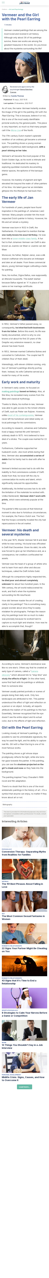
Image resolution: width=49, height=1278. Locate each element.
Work (4, 1042)
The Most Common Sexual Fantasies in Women (23, 917)
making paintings (10, 391)
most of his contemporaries (21, 415)
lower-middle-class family (25, 238)
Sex (3, 914)
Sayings (5, 881)
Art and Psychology (16, 9)
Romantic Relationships (12, 946)
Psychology (7, 849)
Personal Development (11, 1075)
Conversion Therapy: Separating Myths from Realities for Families (24, 853)
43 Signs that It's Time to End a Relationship (19, 982)
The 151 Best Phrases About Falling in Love (22, 885)
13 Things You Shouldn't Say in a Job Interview (22, 1046)
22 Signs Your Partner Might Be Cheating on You (24, 950)
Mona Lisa (16, 130)
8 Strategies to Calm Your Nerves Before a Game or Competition (24, 1014)
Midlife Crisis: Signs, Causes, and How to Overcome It (23, 1079)
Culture (4, 9)
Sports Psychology (10, 1010)
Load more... (24, 1087)
